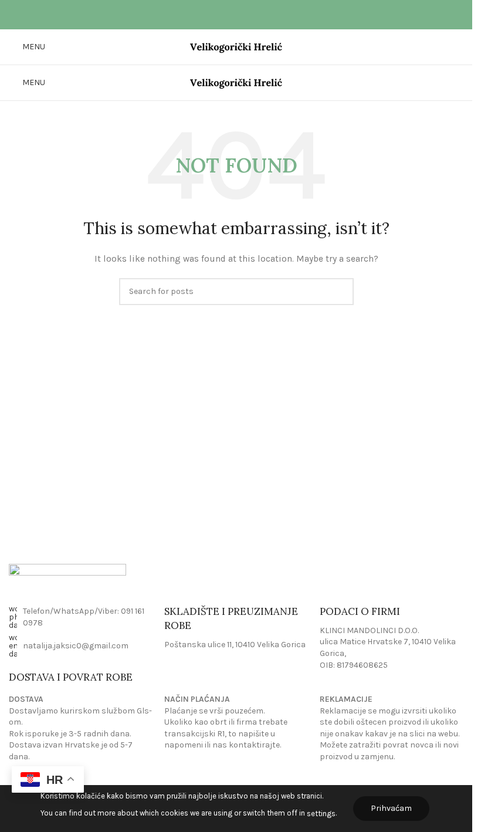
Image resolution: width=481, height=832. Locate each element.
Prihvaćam (391, 808)
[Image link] (67, 578)
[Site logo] (236, 46)
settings (321, 813)
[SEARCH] (340, 291)
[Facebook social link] (229, 14)
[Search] (458, 47)
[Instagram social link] (243, 14)
